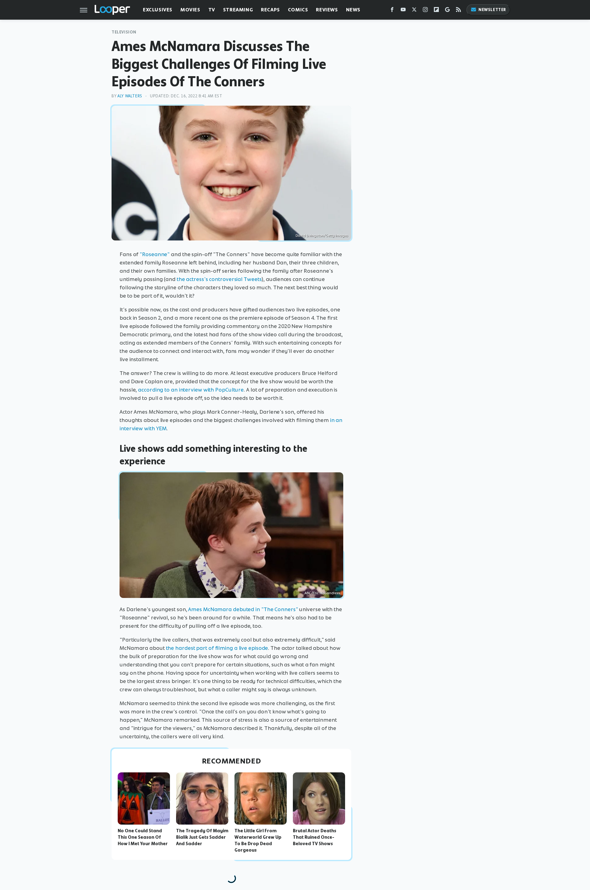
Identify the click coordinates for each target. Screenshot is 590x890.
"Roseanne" (155, 254)
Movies (190, 9)
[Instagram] (425, 11)
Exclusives (157, 9)
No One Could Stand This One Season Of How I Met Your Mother (143, 837)
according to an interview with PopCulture (191, 389)
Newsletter (492, 9)
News (353, 9)
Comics (298, 9)
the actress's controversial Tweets (219, 279)
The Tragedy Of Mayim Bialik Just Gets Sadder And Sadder (202, 837)
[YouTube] (403, 11)
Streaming (238, 9)
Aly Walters (129, 96)
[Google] (447, 11)
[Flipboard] (436, 11)
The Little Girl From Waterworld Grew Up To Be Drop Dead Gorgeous (257, 840)
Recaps (270, 9)
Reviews (327, 9)
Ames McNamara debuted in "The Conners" (243, 609)
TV (211, 9)
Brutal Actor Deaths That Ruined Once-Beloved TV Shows (314, 837)
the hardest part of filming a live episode (217, 648)
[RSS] (458, 11)
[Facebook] (392, 11)
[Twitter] (414, 11)
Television (124, 32)
